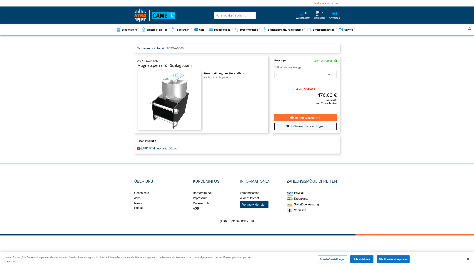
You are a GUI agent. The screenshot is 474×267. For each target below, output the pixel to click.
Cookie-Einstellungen (332, 259)
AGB (196, 208)
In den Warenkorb (308, 118)
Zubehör (159, 48)
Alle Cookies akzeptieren (393, 259)
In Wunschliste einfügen (308, 126)
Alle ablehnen (362, 259)
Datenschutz (201, 203)
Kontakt (139, 207)
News (138, 203)
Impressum (200, 198)
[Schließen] (468, 259)
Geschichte (141, 193)
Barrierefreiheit (202, 193)
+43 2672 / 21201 (331, 3)
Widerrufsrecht (249, 198)
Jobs (137, 198)
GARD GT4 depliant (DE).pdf (159, 148)
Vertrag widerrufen (254, 204)
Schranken (144, 48)
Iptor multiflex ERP (242, 221)
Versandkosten (249, 193)
